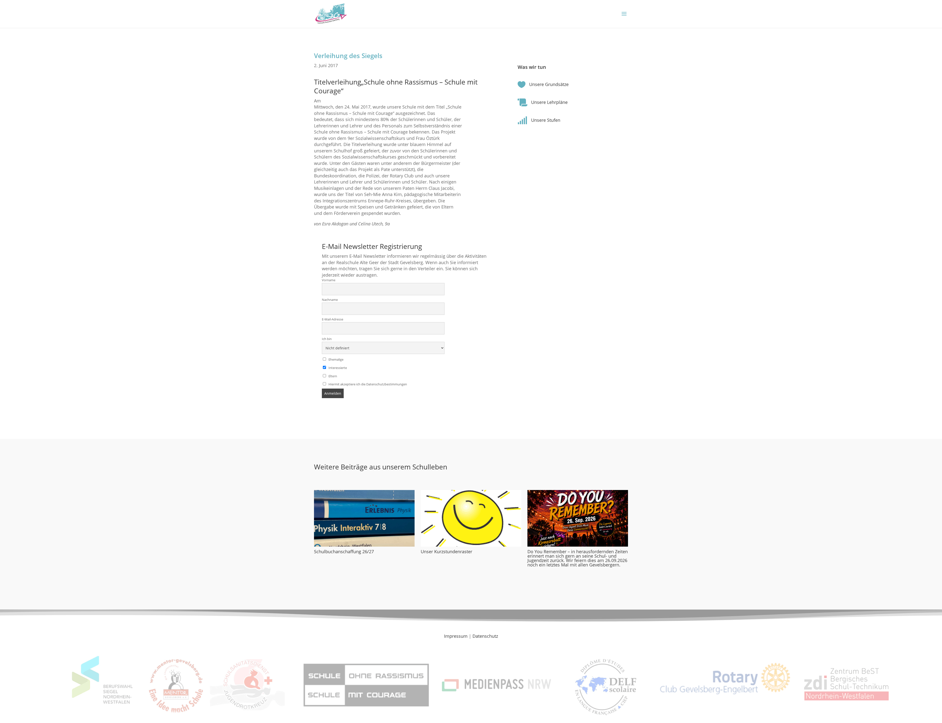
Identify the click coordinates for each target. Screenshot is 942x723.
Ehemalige (335, 359)
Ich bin (327, 339)
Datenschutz (485, 636)
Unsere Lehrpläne (549, 102)
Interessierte (337, 368)
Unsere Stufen (545, 120)
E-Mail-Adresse (332, 319)
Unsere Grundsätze (549, 84)
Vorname (328, 280)
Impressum (456, 636)
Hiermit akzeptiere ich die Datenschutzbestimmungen (367, 384)
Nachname (330, 300)
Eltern (332, 376)
